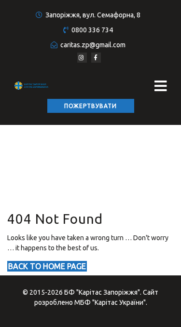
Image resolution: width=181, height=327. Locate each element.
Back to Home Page (47, 266)
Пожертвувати (90, 106)
